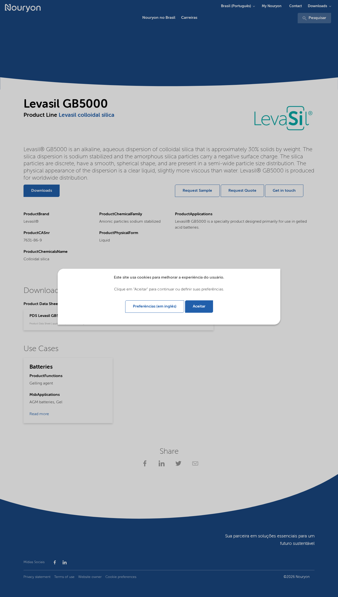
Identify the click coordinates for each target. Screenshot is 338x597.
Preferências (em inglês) (154, 307)
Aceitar (199, 307)
